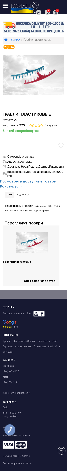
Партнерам (40, 346)
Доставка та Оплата (24, 341)
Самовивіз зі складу (20, 156)
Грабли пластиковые (17, 261)
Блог (29, 313)
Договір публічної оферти (16, 456)
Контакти (8, 352)
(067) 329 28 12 (11, 371)
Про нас (7, 341)
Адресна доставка (19, 161)
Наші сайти (54, 346)
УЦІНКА (15, 39)
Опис (10, 194)
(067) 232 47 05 (11, 381)
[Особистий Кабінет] (37, 12)
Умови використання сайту (17, 463)
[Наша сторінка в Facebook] (41, 313)
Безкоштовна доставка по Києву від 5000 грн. (35, 174)
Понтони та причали (13, 313)
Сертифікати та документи (17, 346)
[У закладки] (61, 145)
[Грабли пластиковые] (33, 75)
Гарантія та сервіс (47, 341)
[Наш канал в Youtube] (36, 313)
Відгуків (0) (23, 194)
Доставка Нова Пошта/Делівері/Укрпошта (35, 166)
